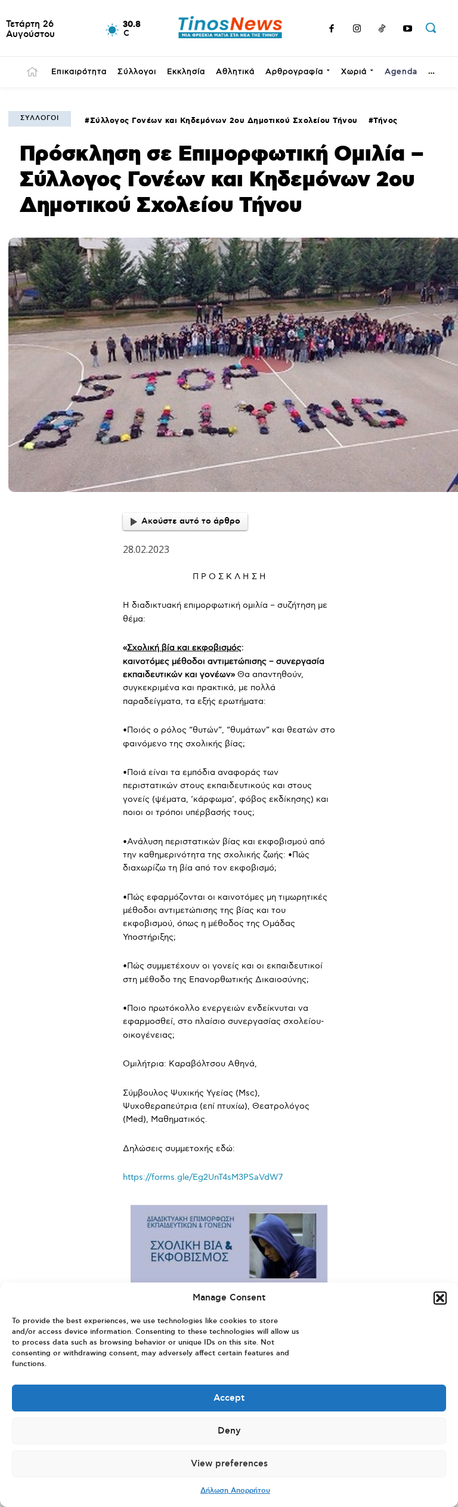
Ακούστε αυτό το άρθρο (190, 521)
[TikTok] (382, 30)
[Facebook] (331, 30)
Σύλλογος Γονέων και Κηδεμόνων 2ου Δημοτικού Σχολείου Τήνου (224, 121)
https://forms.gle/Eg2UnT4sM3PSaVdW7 (203, 1177)
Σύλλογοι (39, 118)
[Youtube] (408, 30)
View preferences (229, 1463)
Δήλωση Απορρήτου (235, 1490)
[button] (440, 1298)
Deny (229, 1431)
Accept (229, 1398)
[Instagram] (357, 30)
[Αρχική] (32, 71)
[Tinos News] (230, 28)
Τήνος (385, 121)
